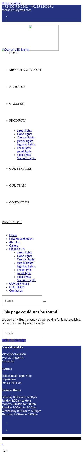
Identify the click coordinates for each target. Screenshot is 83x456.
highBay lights (26, 266)
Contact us (16, 290)
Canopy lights (25, 259)
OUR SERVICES (19, 283)
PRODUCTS (17, 249)
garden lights (25, 263)
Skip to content (11, 3)
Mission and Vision (21, 238)
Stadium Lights (26, 280)
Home (13, 235)
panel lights (24, 273)
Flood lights (24, 256)
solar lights (24, 276)
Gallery (13, 245)
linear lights (24, 269)
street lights (24, 252)
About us (15, 242)
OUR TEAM (16, 287)
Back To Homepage (14, 340)
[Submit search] (44, 301)
